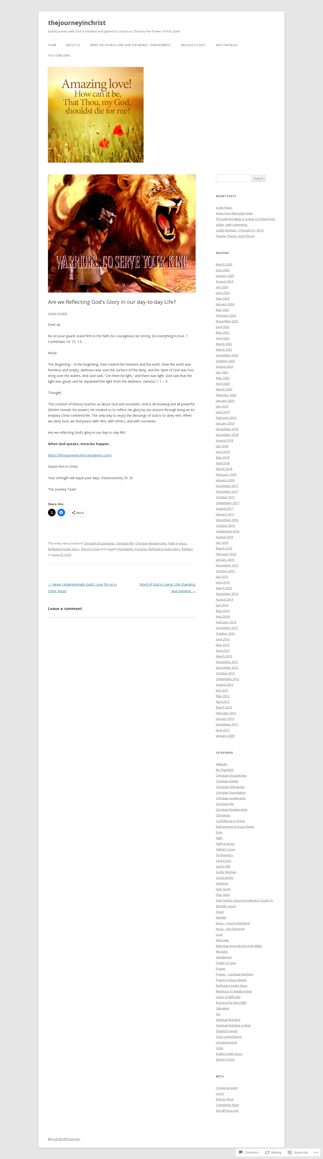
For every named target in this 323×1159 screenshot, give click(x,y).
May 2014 (222, 611)
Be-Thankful (224, 770)
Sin (218, 1014)
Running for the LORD (231, 1002)
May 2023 (222, 310)
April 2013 (223, 650)
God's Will (223, 866)
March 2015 (224, 588)
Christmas (223, 815)
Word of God (90, 549)
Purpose (141, 549)
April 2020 (223, 383)
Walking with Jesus (229, 1054)
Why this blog (227, 45)
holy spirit (223, 895)
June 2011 (223, 730)
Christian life (125, 543)
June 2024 (223, 293)
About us (73, 45)
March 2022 (224, 344)
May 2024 (222, 298)
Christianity (125, 549)
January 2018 (225, 480)
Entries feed (224, 1099)
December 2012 (227, 662)
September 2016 (227, 531)
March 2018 (224, 469)
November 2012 (227, 667)
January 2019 (225, 423)
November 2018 (227, 435)
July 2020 (222, 372)
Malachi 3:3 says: (193, 45)
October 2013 (225, 633)
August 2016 (224, 537)
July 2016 (222, 542)
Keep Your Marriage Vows (234, 213)
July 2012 (222, 690)
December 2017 (227, 486)
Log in (220, 1093)
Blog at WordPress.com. (64, 1139)
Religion (187, 549)
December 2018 (227, 429)
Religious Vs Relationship (234, 991)
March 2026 (224, 264)
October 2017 (225, 497)
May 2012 (222, 696)
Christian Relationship (151, 543)
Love (219, 934)
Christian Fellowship (230, 787)
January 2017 (225, 514)
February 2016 (226, 554)
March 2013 (224, 656)
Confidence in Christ (230, 821)
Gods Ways (224, 207)
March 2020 (224, 389)
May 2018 (222, 457)
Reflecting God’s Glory (64, 549)
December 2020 (227, 355)
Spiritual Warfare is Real (233, 1025)
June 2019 (223, 412)
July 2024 (222, 287)
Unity (219, 1048)
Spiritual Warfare (228, 1019)
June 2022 (223, 327)
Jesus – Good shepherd (233, 923)
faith (219, 838)
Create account (227, 1088)
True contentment (228, 1037)
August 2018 (224, 440)
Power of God (226, 963)
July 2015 (222, 577)
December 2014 (227, 594)
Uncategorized (226, 1042)
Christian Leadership (231, 798)
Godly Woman (226, 872)
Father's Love (225, 849)
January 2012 (225, 719)
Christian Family (227, 781)
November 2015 (227, 565)
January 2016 (225, 559)
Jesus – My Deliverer (230, 929)
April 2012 (223, 701)
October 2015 (225, 571)
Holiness (222, 883)
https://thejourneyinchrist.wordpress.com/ (80, 455)
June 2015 (223, 582)
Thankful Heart (226, 1031)
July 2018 (222, 446)
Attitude (221, 764)
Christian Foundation (231, 792)
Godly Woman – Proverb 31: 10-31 (240, 230)
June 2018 (223, 452)
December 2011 (227, 724)
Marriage (222, 940)
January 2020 (225, 400)
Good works (224, 878)
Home (52, 45)
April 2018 (223, 463)
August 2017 (224, 508)
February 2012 (226, 713)
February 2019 (226, 418)
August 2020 (224, 366)
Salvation (222, 1008)
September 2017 (227, 503)
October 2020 (225, 361)
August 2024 (224, 281)
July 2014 (222, 605)
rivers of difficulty (228, 997)
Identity (221, 917)
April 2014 (223, 616)
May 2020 (222, 378)
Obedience (224, 957)
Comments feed (227, 1105)
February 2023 (226, 315)
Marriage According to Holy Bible (239, 946)
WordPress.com (227, 1110)
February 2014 (226, 622)
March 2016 (224, 548)
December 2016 (227, 520)
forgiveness (224, 855)
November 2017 (227, 491)
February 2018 (226, 474)
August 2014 (224, 599)
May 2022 (222, 332)
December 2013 (227, 628)
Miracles (222, 951)
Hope (220, 912)
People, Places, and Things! (235, 236)
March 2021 (224, 349)
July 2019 (222, 406)
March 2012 (224, 707)
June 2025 (223, 270)
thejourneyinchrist (77, 22)
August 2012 (224, 684)
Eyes (219, 832)
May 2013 (222, 645)
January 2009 (225, 736)
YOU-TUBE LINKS (59, 55)
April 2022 (223, 338)
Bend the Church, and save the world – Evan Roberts (130, 45)
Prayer (221, 968)
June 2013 (223, 639)
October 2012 (225, 673)
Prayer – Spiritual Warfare (234, 974)
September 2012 (227, 679)
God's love (223, 860)
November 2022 (227, 321)
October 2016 (225, 525)
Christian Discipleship (99, 543)
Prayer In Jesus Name (231, 980)
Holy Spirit (223, 889)
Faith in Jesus (177, 543)
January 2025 (225, 276)
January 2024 (225, 304)
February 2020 (226, 395)
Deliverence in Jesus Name (235, 826)
